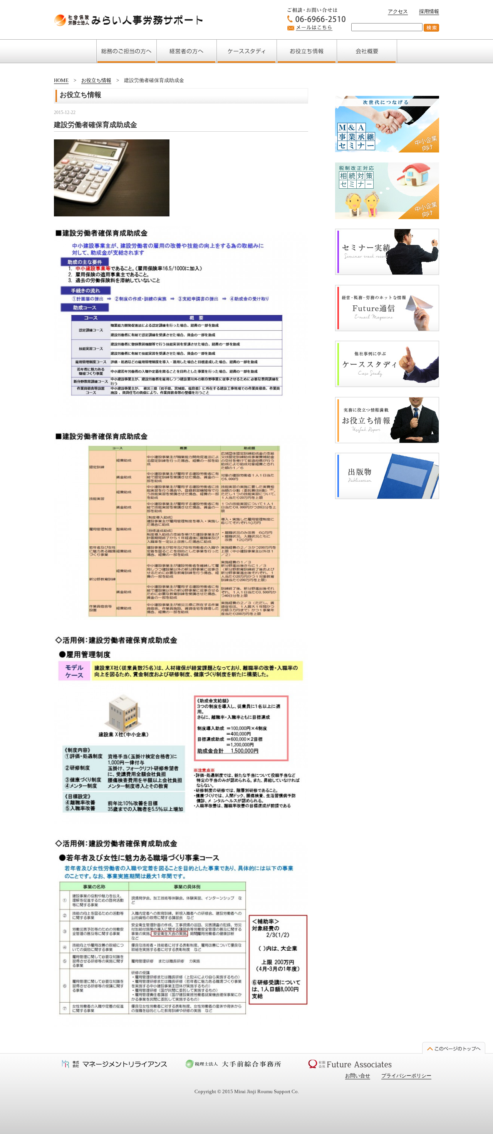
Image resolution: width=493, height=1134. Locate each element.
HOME (61, 80)
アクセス (398, 11)
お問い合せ (357, 1076)
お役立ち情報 (96, 80)
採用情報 (429, 11)
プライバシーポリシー (406, 1076)
